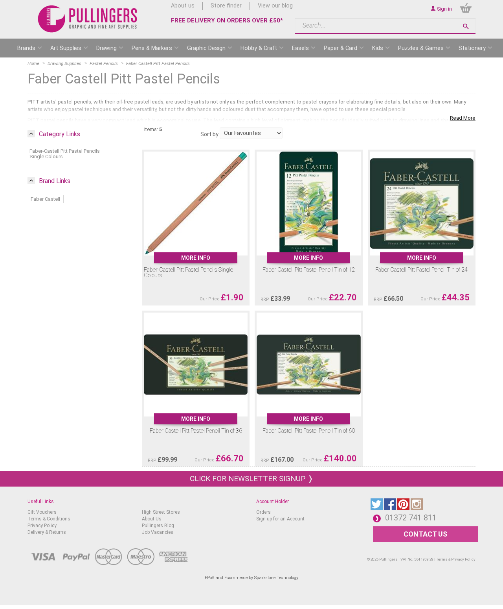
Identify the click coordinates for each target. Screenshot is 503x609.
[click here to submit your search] (465, 26)
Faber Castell (45, 199)
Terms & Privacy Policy (455, 559)
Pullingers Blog (158, 525)
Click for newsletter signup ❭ (252, 478)
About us (183, 5)
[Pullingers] (87, 19)
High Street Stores (161, 512)
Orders (263, 512)
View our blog (275, 5)
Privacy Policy (42, 525)
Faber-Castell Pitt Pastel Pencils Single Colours (64, 153)
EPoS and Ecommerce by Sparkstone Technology (251, 577)
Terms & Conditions (49, 519)
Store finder (226, 5)
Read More (462, 118)
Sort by (209, 134)
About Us (152, 519)
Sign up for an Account (280, 519)
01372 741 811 (411, 517)
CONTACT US (425, 534)
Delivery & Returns (47, 532)
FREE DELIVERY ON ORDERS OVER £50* (227, 20)
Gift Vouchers (42, 512)
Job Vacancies (157, 532)
